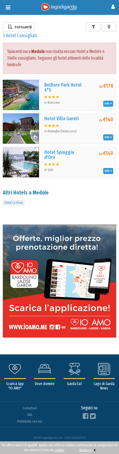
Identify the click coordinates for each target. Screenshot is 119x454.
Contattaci (30, 408)
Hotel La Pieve (14, 203)
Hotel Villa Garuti (61, 119)
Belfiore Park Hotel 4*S (63, 87)
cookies (59, 450)
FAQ (29, 415)
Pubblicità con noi (29, 421)
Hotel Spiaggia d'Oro (59, 154)
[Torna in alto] (103, 438)
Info (108, 103)
